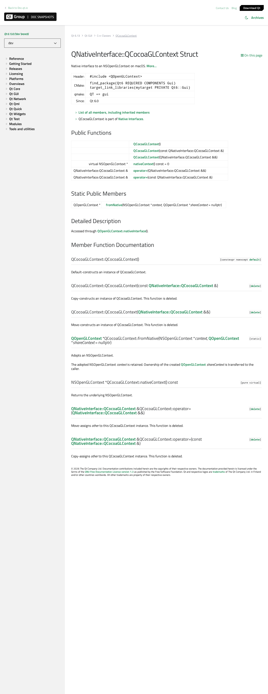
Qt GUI (88, 35)
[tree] (32, 93)
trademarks (219, 472)
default (254, 259)
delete (255, 285)
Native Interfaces (130, 118)
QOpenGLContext (86, 338)
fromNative (114, 204)
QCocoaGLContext (146, 143)
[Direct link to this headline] (113, 133)
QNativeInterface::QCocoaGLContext (181, 285)
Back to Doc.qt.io (18, 7)
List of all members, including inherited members (114, 112)
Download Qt (251, 7)
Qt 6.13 (75, 35)
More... (152, 65)
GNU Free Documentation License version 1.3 (109, 472)
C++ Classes (104, 35)
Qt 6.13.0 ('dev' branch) (16, 34)
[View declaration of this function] (141, 259)
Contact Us (222, 8)
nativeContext (143, 163)
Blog (234, 8)
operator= (140, 170)
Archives (257, 17)
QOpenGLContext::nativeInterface (121, 230)
